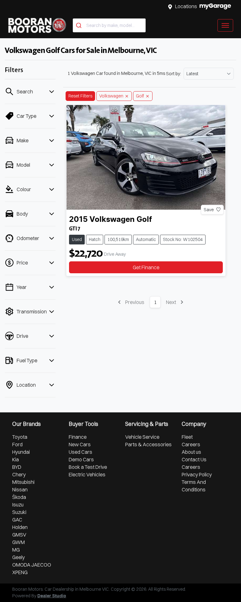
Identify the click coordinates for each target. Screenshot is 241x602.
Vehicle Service (142, 437)
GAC (17, 519)
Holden (20, 527)
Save (209, 209)
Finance (78, 437)
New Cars (80, 444)
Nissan (20, 489)
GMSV (19, 534)
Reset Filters (80, 96)
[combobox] (109, 25)
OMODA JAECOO (31, 565)
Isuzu (18, 504)
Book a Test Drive (88, 467)
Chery (19, 474)
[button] (225, 25)
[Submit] (79, 25)
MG (16, 550)
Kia (15, 459)
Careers (191, 444)
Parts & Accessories (148, 444)
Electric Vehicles (87, 474)
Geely (18, 557)
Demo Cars (81, 459)
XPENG (20, 572)
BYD (16, 467)
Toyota (19, 437)
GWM (18, 542)
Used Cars (80, 452)
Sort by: (173, 73)
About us (191, 452)
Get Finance (146, 267)
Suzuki (19, 512)
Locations (186, 6)
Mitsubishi (23, 482)
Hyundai (21, 452)
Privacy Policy (197, 474)
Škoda (19, 497)
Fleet (187, 437)
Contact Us (194, 459)
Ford (17, 444)
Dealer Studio (51, 596)
